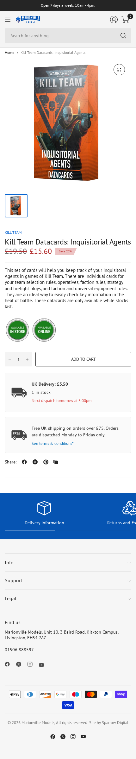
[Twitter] (21, 664)
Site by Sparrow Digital (108, 722)
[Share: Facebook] (24, 462)
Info (9, 562)
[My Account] (114, 19)
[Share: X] (35, 462)
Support (13, 580)
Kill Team (13, 232)
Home (9, 53)
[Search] (123, 35)
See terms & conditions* (53, 443)
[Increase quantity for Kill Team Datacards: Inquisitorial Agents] (27, 359)
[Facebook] (10, 664)
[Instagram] (33, 664)
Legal (10, 598)
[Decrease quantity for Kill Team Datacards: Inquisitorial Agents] (10, 359)
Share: (10, 462)
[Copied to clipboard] (56, 462)
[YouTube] (44, 665)
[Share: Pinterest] (46, 462)
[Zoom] (119, 69)
